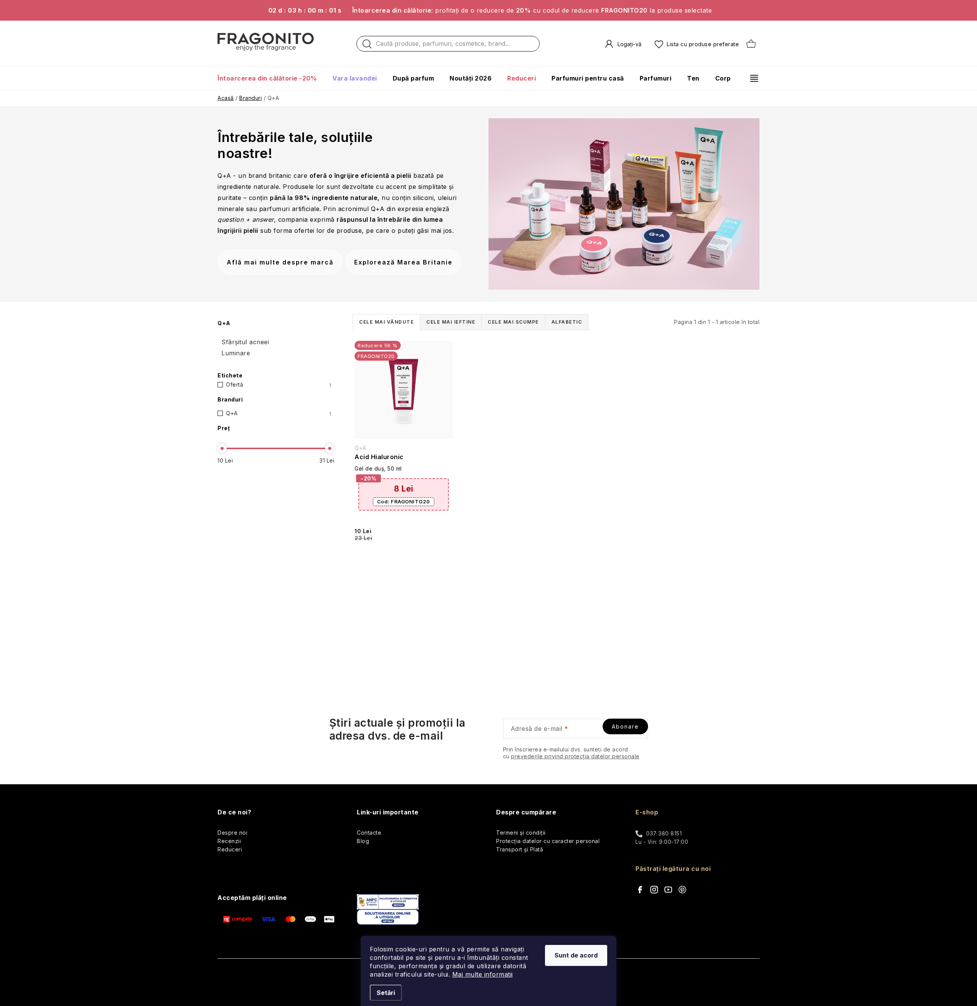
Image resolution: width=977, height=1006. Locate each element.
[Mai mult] (751, 78)
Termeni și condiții (521, 832)
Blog (363, 841)
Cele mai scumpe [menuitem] (513, 322)
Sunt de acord (576, 955)
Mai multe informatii (482, 974)
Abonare (625, 726)
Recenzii (229, 841)
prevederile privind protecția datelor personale (575, 756)
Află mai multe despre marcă (280, 262)
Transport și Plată (519, 849)
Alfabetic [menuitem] (566, 322)
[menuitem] (271, 78)
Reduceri (230, 849)
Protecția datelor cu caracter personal (548, 841)
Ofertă (278, 384)
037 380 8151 (664, 833)
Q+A (278, 413)
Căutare (367, 46)
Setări (386, 992)
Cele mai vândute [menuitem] (386, 322)
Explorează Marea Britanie (403, 262)
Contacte (369, 832)
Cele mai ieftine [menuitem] (450, 322)
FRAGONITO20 (403, 501)
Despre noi (232, 832)
